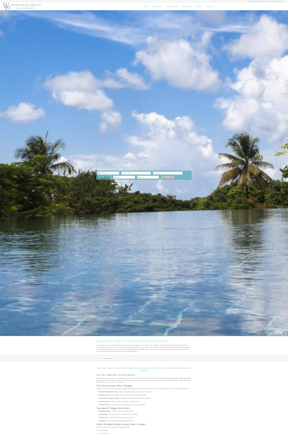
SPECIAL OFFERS (187, 6)
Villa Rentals (156, 6)
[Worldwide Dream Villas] (22, 6)
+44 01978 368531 (273, 1)
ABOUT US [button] (199, 6)
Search (167, 177)
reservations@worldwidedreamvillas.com (258, 1)
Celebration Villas (172, 6)
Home (146, 6)
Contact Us (211, 6)
